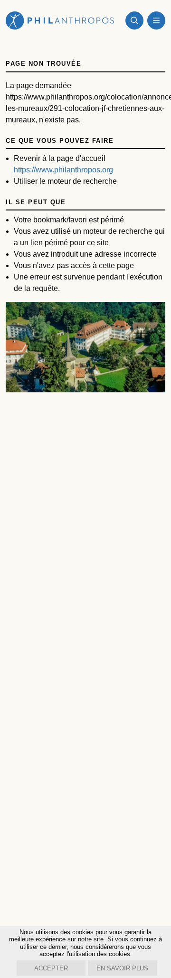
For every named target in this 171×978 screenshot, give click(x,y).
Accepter (51, 968)
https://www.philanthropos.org (63, 170)
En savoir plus (122, 968)
